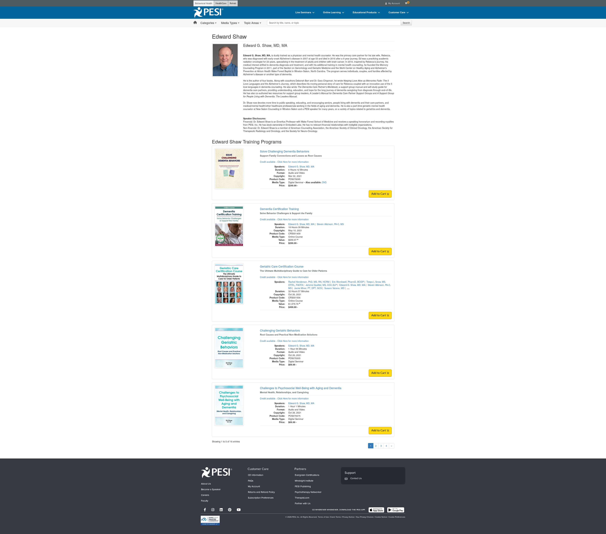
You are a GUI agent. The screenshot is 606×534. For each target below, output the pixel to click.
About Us (206, 483)
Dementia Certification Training (279, 209)
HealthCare (221, 3)
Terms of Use (323, 517)
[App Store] (376, 509)
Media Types (229, 23)
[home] (208, 12)
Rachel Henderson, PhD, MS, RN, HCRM (308, 281)
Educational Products (365, 12)
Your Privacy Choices (365, 517)
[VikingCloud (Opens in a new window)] (210, 520)
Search (406, 22)
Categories (207, 23)
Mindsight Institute (304, 480)
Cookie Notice (381, 517)
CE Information (255, 475)
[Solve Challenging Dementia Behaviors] (229, 168)
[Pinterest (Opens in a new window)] (229, 509)
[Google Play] (395, 509)
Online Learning (332, 12)
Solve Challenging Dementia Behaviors (284, 151)
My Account (254, 486)
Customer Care (397, 12)
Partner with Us (302, 503)
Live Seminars (303, 12)
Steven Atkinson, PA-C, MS (330, 224)
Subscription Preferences (260, 497)
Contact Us (356, 478)
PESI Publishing (303, 486)
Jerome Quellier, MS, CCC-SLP (321, 284)
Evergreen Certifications (307, 475)
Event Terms (335, 517)
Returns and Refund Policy (261, 492)
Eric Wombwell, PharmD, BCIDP (348, 281)
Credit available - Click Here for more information (284, 161)
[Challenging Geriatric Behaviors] (229, 347)
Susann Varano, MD (334, 288)
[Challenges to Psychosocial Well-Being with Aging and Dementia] (229, 404)
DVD (324, 182)
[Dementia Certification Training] (229, 226)
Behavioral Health (203, 3)
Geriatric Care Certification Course (281, 266)
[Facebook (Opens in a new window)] (205, 509)
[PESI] (216, 472)
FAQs (250, 480)
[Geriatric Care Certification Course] (229, 283)
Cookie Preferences (397, 517)
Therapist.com (302, 497)
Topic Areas (251, 23)
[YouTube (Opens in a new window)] (238, 509)
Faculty (204, 500)
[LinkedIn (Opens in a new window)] (221, 509)
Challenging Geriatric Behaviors (280, 330)
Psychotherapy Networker (308, 492)
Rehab (233, 3)
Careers (205, 495)
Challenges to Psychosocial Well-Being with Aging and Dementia (300, 388)
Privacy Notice (348, 517)
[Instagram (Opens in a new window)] (213, 509)
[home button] (195, 22)
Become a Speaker (211, 489)
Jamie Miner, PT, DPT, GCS (308, 288)
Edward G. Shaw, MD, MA (301, 166)
